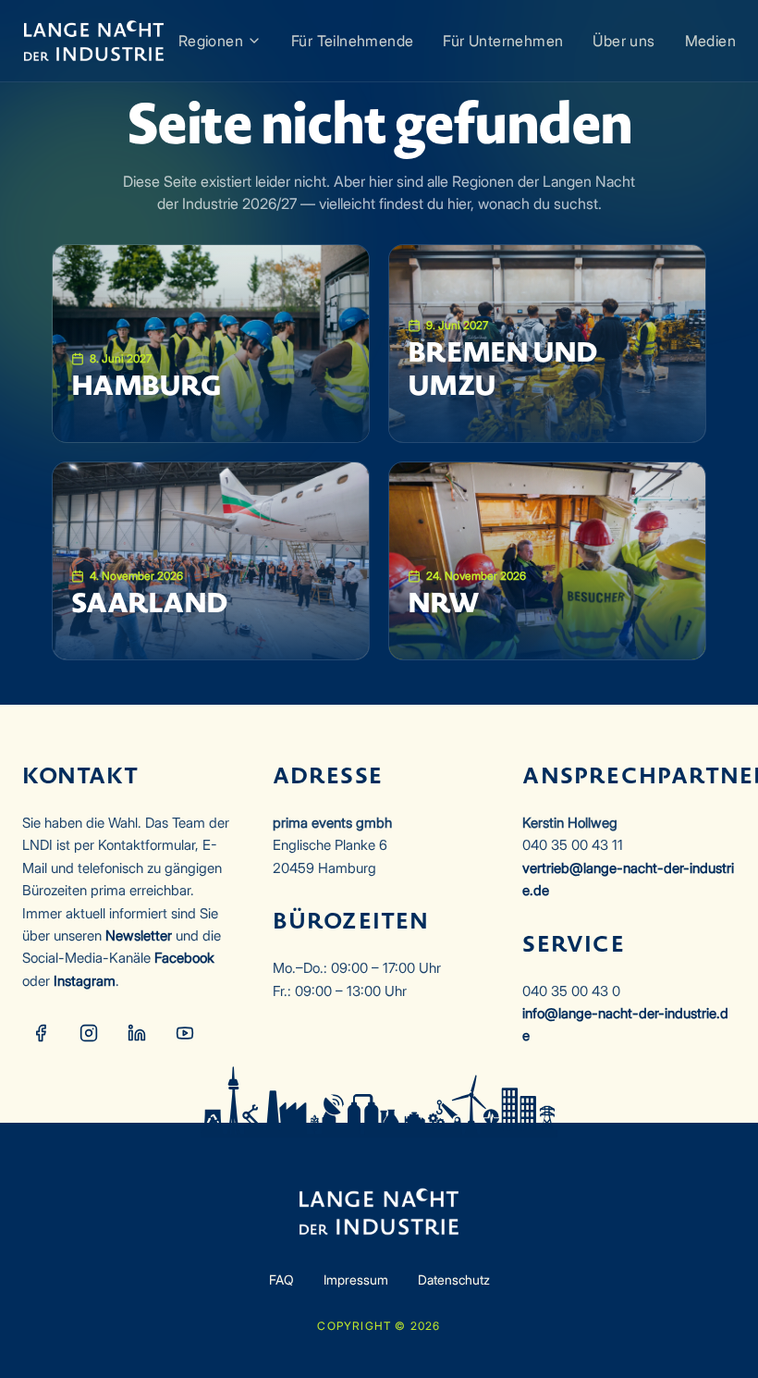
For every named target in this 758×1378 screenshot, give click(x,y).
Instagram (85, 981)
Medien (710, 40)
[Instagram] (88, 1033)
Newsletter (138, 935)
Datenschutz (454, 1279)
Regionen (210, 40)
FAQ (281, 1279)
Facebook (184, 957)
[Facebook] (40, 1033)
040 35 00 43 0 (571, 991)
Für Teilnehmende (352, 40)
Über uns (623, 40)
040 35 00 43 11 (572, 845)
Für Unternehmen (503, 40)
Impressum (356, 1279)
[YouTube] (184, 1033)
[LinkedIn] (136, 1033)
